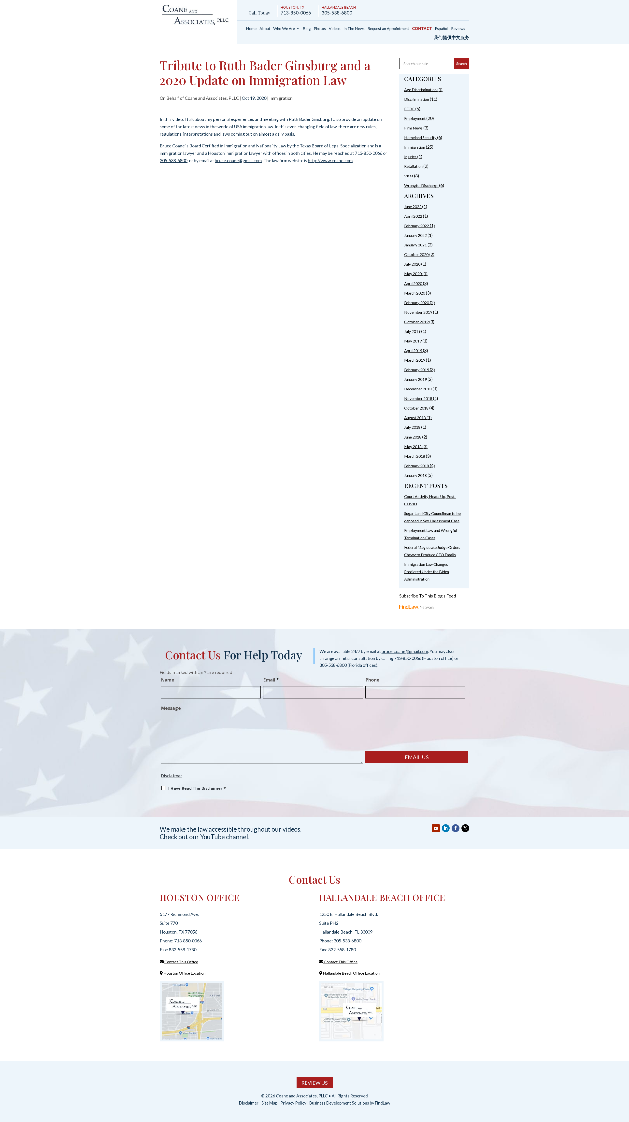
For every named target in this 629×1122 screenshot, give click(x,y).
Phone (372, 680)
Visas (408, 175)
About (264, 28)
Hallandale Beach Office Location (351, 973)
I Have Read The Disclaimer (197, 788)
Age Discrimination (420, 89)
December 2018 (418, 388)
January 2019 (415, 379)
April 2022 (413, 216)
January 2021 (415, 244)
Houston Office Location (184, 973)
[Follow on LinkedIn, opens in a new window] (446, 828)
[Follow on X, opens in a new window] (465, 828)
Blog (307, 28)
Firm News (413, 128)
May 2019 (413, 341)
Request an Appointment (388, 28)
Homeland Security (420, 137)
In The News (354, 28)
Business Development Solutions (339, 1103)
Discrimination (416, 99)
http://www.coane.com (330, 160)
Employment (415, 118)
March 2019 (414, 360)
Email (271, 680)
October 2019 (416, 321)
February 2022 (416, 225)
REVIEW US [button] (314, 1083)
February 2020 (416, 302)
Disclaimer (171, 776)
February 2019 (416, 369)
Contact (422, 28)
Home (251, 28)
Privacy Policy (293, 1103)
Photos (320, 28)
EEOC (409, 108)
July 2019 (412, 331)
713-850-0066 (296, 12)
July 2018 (412, 427)
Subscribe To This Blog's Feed (427, 595)
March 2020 (414, 293)
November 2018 (418, 398)
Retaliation (413, 166)
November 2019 (418, 312)
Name (167, 680)
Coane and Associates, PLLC (212, 98)
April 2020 (413, 283)
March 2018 (414, 456)
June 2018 (412, 437)
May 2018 (413, 446)
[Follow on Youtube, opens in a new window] (436, 828)
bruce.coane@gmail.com (238, 160)
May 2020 (413, 273)
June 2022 (412, 206)
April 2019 (413, 350)
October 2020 (416, 254)
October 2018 (416, 408)
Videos (335, 28)
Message (171, 708)
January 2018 (415, 475)
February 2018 (416, 465)
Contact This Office (181, 961)
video (177, 119)
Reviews (458, 28)
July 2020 (412, 264)
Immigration (281, 98)
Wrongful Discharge (421, 185)
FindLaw (382, 1103)
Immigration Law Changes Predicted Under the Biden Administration (426, 571)
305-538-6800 (337, 12)
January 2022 (415, 235)
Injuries (410, 156)
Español (441, 28)
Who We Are (284, 28)
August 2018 (415, 417)
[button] (624, 1086)
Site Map (269, 1103)
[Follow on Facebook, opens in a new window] (455, 828)
